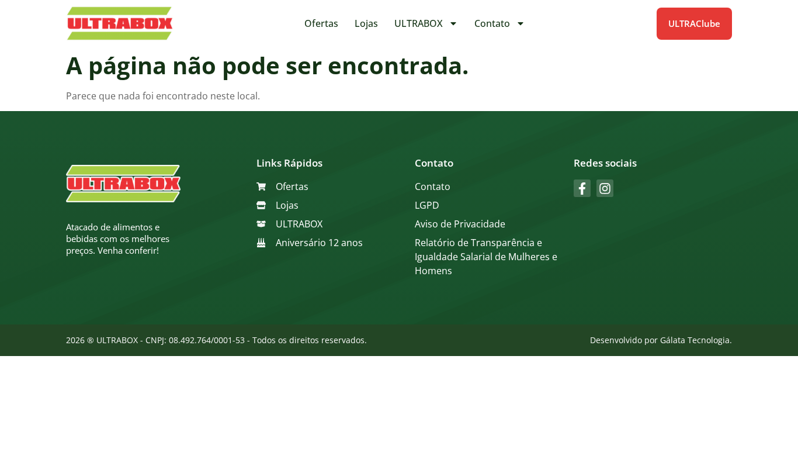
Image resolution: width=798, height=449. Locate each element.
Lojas (366, 23)
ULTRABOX (418, 23)
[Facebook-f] (582, 187)
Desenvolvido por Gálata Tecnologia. (661, 340)
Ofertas (321, 23)
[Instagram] (604, 187)
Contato (492, 23)
